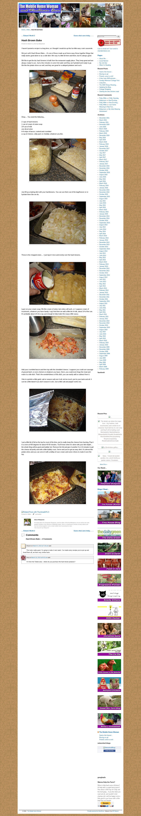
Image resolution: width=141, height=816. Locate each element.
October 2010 (103, 325)
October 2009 (103, 351)
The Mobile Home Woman (109, 732)
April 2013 (102, 260)
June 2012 (102, 281)
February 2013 (104, 264)
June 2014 (102, 229)
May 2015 (102, 205)
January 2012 (103, 292)
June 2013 (102, 255)
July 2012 (102, 279)
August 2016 (103, 174)
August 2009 (103, 356)
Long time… (103, 83)
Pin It (47, 512)
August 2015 (103, 199)
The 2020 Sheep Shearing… (108, 85)
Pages (100, 55)
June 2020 (102, 127)
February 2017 (104, 161)
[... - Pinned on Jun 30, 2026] (110, 451)
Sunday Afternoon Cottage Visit (109, 80)
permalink (38, 514)
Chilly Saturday (114, 98)
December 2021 (104, 118)
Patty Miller (103, 98)
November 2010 (104, 323)
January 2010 (103, 345)
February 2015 (104, 212)
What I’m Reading (105, 65)
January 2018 (103, 146)
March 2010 (103, 340)
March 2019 (103, 133)
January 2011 (103, 319)
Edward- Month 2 (28, 35)
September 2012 (104, 275)
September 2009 (104, 353)
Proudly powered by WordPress (95, 811)
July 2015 (102, 201)
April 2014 (102, 233)
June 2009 (102, 360)
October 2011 (103, 299)
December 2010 (104, 321)
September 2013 (104, 249)
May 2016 (102, 179)
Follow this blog (109, 750)
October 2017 (103, 150)
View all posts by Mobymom (41, 527)
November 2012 (104, 270)
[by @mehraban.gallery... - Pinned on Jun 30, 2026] (110, 447)
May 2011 (102, 310)
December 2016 (104, 166)
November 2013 (104, 244)
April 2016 (102, 181)
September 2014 (104, 223)
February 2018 (104, 144)
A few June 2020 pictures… (108, 78)
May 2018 (102, 137)
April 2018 (102, 140)
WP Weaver (115, 811)
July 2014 (102, 227)
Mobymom (42, 43)
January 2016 (103, 188)
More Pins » (103, 464)
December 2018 (104, 135)
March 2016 (103, 183)
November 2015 (104, 192)
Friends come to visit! (106, 76)
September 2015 (104, 196)
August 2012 (103, 277)
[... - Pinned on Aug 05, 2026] (110, 417)
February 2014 (104, 238)
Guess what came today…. (84, 35)
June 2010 (102, 334)
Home (23, 30)
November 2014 (104, 218)
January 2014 (103, 240)
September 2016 (104, 172)
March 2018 (103, 142)
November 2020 (104, 124)
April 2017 (102, 157)
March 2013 (103, 262)
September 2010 (104, 327)
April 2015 (102, 207)
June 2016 (102, 177)
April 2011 (102, 312)
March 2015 (103, 209)
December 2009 (104, 347)
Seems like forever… (106, 72)
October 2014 (103, 220)
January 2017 (103, 164)
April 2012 (102, 286)
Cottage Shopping (105, 89)
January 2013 (103, 266)
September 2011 (104, 301)
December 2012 (104, 268)
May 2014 (102, 231)
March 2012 (103, 288)
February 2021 (104, 122)
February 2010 (104, 342)
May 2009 (102, 362)
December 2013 (104, 242)
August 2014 (103, 225)
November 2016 (104, 168)
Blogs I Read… (103, 489)
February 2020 (104, 131)
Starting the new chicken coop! (109, 91)
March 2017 (103, 159)
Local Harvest (103, 61)
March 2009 (103, 366)
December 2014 (104, 216)
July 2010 (102, 332)
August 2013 (103, 251)
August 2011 (103, 303)
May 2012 (102, 284)
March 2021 (103, 120)
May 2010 (102, 336)
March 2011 (103, 314)
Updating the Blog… (105, 87)
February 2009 (104, 369)
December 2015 (104, 190)
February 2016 (104, 185)
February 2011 (103, 316)
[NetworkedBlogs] (109, 747)
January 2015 (103, 214)
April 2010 (102, 338)
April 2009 (102, 364)
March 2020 (103, 129)
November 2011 (104, 297)
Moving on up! (103, 74)
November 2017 (104, 148)
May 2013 (102, 257)
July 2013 (102, 253)
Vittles (28, 30)
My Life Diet (103, 63)
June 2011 (102, 308)
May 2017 (102, 155)
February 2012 (104, 290)
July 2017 (102, 153)
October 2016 (103, 170)
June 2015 (102, 203)
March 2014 (103, 236)
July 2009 (102, 358)
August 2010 (103, 329)
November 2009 (104, 349)
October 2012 (103, 273)
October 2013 (103, 246)
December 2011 (104, 295)
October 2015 (103, 194)
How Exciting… (113, 100)
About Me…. (103, 58)
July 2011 (102, 305)
